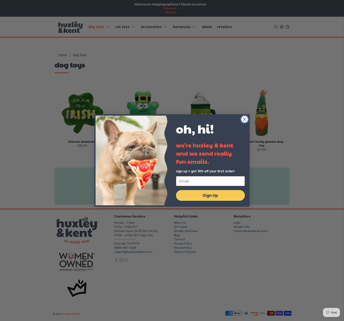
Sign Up (210, 195)
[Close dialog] (244, 119)
